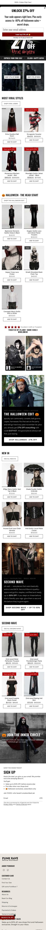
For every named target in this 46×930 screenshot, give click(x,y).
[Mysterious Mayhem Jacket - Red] (12, 159)
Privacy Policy (8, 804)
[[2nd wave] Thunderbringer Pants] (34, 645)
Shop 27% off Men (34, 77)
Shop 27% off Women (12, 77)
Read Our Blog (7, 898)
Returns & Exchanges (9, 906)
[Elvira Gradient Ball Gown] (12, 120)
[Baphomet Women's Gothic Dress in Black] (12, 217)
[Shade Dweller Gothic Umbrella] (34, 475)
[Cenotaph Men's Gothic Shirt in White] (12, 297)
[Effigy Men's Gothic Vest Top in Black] (12, 475)
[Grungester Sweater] (34, 120)
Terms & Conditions (9, 914)
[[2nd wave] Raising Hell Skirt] (34, 684)
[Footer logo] (10, 859)
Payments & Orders (9, 910)
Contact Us (6, 879)
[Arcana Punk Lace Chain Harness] (12, 514)
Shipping (5, 902)
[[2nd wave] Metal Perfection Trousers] (12, 645)
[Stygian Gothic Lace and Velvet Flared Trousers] (34, 217)
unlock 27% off (7, 917)
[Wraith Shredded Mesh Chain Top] (34, 258)
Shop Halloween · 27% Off (23, 440)
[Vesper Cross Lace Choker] (12, 258)
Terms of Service (21, 804)
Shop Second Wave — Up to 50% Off (23, 609)
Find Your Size (7, 883)
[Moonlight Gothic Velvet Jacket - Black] (34, 159)
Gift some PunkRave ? (9, 887)
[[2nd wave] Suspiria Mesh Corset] (12, 684)
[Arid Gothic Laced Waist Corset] (34, 514)
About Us (5, 894)
